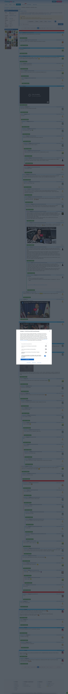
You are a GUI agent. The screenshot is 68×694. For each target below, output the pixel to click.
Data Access (34, 362)
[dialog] (34, 347)
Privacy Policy (39, 362)
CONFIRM (27, 359)
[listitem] (34, 343)
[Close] (50, 331)
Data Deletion (29, 362)
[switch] (45, 346)
